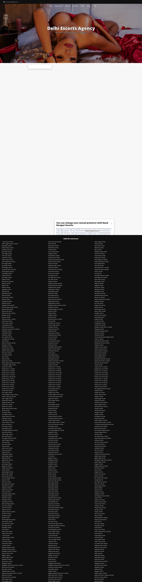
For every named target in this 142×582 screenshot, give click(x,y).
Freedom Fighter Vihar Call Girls (55, 394)
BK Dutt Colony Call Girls (100, 315)
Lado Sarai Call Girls (53, 535)
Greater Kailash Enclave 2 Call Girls (103, 422)
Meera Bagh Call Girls (7, 581)
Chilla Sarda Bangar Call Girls (101, 331)
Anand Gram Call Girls (100, 253)
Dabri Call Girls (5, 341)
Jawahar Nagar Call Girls (7, 472)
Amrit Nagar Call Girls (7, 253)
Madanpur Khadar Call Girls (8, 547)
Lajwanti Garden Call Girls (8, 537)
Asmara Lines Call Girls (53, 273)
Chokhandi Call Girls (99, 335)
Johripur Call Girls (6, 480)
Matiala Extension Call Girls (8, 571)
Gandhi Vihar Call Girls (7, 400)
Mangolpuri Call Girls (99, 563)
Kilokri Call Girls (51, 519)
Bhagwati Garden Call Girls (8, 305)
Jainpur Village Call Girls (100, 462)
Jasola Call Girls (51, 468)
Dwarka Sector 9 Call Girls (8, 388)
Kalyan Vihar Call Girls (53, 492)
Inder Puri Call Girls (99, 450)
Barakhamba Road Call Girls (101, 295)
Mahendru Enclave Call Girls (8, 549)
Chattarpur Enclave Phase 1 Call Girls (103, 327)
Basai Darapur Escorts (92, 231)
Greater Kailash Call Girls (54, 420)
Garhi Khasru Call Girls (7, 404)
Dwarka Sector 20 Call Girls (54, 378)
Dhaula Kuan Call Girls (7, 361)
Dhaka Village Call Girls (100, 357)
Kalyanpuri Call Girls (99, 492)
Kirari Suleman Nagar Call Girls (55, 523)
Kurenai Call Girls (99, 533)
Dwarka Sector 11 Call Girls (8, 369)
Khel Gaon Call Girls (6, 513)
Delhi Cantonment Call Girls (101, 351)
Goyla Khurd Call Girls (7, 420)
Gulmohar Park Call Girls (100, 428)
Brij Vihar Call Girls (6, 317)
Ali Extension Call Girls (7, 249)
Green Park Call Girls (7, 424)
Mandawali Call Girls (6, 559)
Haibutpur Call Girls (52, 432)
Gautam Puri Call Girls (7, 406)
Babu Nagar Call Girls (100, 281)
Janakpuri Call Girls (52, 464)
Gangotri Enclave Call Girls (8, 402)
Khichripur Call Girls (6, 515)
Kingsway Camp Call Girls (100, 519)
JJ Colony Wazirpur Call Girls (54, 478)
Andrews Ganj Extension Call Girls (56, 259)
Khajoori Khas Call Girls (100, 507)
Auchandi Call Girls (6, 275)
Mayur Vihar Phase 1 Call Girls (55, 575)
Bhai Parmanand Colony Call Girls (10, 307)
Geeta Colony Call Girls (53, 406)
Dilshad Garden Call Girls (54, 363)
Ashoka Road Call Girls (53, 271)
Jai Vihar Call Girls (6, 462)
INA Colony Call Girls (7, 450)
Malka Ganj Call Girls (99, 555)
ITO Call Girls (51, 456)
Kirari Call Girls (98, 521)
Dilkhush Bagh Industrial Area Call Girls (11, 363)
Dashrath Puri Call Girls (7, 347)
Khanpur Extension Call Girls (8, 511)
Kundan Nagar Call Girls (53, 533)
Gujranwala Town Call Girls (101, 426)
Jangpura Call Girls (99, 464)
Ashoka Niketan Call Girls (8, 271)
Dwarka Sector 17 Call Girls (8, 374)
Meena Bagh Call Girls (7, 579)
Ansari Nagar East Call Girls (101, 259)
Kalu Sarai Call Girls (6, 492)
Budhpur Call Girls (99, 319)
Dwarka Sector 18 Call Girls (54, 374)
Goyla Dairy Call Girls (99, 418)
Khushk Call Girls (6, 517)
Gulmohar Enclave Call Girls (54, 428)
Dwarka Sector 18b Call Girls (8, 376)
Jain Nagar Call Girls (53, 462)
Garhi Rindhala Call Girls (53, 404)
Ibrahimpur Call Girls (99, 448)
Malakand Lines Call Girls (54, 553)
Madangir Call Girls (52, 545)
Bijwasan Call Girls (6, 315)
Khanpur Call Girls (99, 509)
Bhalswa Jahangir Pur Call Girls (55, 309)
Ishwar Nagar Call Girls (7, 456)
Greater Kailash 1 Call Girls (101, 420)
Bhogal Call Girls (52, 313)
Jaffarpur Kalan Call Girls (100, 456)
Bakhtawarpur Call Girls (53, 289)
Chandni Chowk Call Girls (8, 327)
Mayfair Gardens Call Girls (101, 573)
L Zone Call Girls (6, 535)
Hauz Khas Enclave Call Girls (101, 442)
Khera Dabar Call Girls (53, 513)
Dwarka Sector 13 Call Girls (8, 370)
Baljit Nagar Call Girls (7, 293)
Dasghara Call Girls (99, 345)
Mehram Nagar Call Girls (54, 581)
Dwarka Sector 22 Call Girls (8, 380)
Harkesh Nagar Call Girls (7, 440)
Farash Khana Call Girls (7, 390)
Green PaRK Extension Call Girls (55, 424)
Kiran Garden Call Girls (7, 521)
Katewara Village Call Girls (8, 503)
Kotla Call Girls (5, 529)
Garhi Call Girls (51, 402)
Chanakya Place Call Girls (54, 323)
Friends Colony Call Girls (100, 394)
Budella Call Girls (52, 317)
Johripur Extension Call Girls (54, 480)
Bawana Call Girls (6, 299)
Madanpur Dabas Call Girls (101, 545)
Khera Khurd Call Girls (100, 513)
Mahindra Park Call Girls (54, 549)
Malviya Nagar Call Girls (7, 557)
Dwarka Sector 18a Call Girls (101, 374)
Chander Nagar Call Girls (54, 325)
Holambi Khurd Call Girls (100, 446)
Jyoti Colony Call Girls (53, 482)
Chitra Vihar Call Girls (99, 333)
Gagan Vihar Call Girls (53, 398)
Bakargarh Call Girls (6, 289)
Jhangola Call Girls (99, 472)
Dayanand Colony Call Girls (101, 347)
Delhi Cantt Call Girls (7, 353)
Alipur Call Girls (98, 249)
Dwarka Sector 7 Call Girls (54, 386)
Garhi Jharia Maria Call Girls (101, 402)
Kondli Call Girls (98, 527)
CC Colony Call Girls (99, 321)
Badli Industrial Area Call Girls (55, 285)
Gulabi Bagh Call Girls (7, 428)
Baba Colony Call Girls (100, 279)
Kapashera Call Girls (6, 497)
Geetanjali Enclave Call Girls (101, 406)
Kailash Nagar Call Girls (100, 486)
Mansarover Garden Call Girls (55, 567)
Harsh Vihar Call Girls (53, 440)
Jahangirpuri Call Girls (53, 460)
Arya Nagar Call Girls (7, 265)
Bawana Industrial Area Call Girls (102, 299)
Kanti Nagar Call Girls (53, 496)
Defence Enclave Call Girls (101, 349)
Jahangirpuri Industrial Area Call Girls (103, 460)
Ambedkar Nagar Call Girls (101, 251)
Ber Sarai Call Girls (99, 303)
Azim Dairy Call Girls (53, 279)
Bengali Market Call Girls (54, 303)
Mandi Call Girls (52, 559)
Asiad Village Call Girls (7, 273)
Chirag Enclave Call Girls (54, 333)
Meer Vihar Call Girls (99, 579)
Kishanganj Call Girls (99, 525)
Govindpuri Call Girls (6, 418)
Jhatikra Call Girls (52, 474)
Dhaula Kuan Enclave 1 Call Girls (56, 361)
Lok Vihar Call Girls (6, 545)
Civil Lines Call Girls (52, 337)
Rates (88, 6)
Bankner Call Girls (6, 295)
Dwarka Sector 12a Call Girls (101, 369)
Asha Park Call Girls (99, 265)
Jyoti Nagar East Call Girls (101, 482)
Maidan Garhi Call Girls (53, 551)
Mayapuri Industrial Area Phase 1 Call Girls (12, 573)
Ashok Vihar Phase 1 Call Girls (102, 267)
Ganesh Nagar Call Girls (53, 400)
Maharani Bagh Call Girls (54, 547)
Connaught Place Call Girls (8, 339)
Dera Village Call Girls (53, 355)
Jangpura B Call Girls (53, 466)
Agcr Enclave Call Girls (53, 245)
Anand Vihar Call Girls (7, 257)
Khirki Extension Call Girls (54, 515)
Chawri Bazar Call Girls (53, 329)
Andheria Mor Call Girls (100, 257)
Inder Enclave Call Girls (53, 450)
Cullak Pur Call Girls (99, 339)
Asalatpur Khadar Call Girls (54, 265)
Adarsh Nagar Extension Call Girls (10, 243)
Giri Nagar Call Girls (6, 412)
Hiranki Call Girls (5, 446)
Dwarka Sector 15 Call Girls (101, 370)
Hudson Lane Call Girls (7, 448)
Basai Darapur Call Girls (7, 297)
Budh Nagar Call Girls (100, 317)
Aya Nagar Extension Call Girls (102, 275)
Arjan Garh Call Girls (53, 263)
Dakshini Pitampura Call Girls (9, 343)
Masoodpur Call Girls (7, 569)
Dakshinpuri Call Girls (53, 343)
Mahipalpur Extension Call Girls (9, 551)
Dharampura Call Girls (53, 359)
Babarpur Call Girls (52, 281)
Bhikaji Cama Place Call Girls (8, 313)
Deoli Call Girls (51, 353)
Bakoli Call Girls (5, 291)
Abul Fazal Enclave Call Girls (54, 241)
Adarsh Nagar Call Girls (100, 241)
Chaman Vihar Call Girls (7, 323)
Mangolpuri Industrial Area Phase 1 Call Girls (12, 565)
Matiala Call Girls (98, 569)
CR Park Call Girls (52, 339)
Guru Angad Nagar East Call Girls (9, 430)
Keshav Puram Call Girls (54, 505)
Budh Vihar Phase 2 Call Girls (55, 319)
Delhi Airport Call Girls (53, 351)
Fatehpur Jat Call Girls (100, 392)
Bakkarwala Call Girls (99, 289)
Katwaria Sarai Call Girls (53, 503)
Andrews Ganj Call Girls (7, 259)
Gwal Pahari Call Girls (7, 432)
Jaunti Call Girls (98, 470)
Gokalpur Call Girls (52, 412)
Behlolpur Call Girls (6, 303)
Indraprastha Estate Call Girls (55, 454)
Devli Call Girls (5, 357)
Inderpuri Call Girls (99, 452)
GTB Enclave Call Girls (7, 426)
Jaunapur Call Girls (52, 470)
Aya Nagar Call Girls (53, 275)
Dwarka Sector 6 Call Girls (8, 386)
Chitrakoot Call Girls (6, 335)
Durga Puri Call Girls (53, 365)
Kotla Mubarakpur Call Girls (54, 529)
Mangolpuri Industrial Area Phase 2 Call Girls (58, 565)
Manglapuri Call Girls (7, 563)
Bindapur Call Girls (52, 315)
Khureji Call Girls (98, 515)
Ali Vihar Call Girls (52, 249)
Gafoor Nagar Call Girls (7, 398)
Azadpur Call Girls (6, 279)
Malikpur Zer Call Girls (53, 555)
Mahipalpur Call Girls (99, 549)
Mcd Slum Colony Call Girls (101, 577)
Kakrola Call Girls (99, 488)
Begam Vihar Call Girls (53, 301)
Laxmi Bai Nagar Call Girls (54, 539)
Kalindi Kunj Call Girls (53, 490)
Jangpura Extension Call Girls (101, 466)
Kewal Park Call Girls (7, 507)
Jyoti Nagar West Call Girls (8, 484)
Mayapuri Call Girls (99, 571)
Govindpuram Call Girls (100, 416)
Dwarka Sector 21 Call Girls (101, 378)
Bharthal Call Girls (52, 311)
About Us (67, 6)
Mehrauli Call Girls (99, 581)
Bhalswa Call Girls (99, 307)
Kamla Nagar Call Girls (53, 494)
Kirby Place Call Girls (99, 523)
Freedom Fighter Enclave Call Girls (10, 394)
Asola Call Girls (98, 273)
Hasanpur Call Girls (99, 440)
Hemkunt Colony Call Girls (54, 444)
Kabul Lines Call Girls (99, 484)
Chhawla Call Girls (52, 331)
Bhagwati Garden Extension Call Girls (57, 305)
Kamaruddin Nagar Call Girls (8, 494)
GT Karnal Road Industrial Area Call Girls (104, 424)
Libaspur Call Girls (52, 541)
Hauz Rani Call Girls (6, 444)
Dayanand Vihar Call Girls (8, 349)
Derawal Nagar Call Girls (100, 355)
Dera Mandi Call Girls (7, 355)
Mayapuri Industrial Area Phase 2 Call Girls (58, 573)
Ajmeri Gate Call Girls (100, 245)
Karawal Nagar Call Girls (54, 499)
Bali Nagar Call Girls (99, 291)
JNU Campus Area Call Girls (101, 478)
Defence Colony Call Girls (54, 349)
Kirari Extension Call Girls (8, 523)
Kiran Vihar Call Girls (53, 521)
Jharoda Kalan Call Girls (7, 474)
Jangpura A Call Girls (6, 466)
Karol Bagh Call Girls (53, 501)
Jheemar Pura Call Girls (100, 474)
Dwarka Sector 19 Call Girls (54, 376)
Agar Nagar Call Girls (7, 245)
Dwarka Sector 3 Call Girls (8, 384)
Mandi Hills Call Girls (99, 559)
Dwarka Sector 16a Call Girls (55, 372)
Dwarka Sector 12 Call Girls (54, 369)
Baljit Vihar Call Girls (53, 293)
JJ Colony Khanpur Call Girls (8, 478)
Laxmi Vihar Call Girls (7, 541)
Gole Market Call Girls (7, 414)
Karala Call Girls (98, 497)
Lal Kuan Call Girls (99, 537)
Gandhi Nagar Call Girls (100, 398)
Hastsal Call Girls (6, 442)
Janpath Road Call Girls (7, 468)
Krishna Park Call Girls (7, 533)
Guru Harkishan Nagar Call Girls (102, 430)
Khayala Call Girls (99, 511)
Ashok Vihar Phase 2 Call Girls (9, 269)
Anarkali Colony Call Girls (54, 257)
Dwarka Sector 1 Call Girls (54, 367)
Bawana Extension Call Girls (54, 299)
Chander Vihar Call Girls (100, 325)
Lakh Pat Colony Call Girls (54, 537)
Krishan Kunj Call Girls (100, 529)
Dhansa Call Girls (6, 359)
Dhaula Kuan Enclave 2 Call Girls (102, 361)
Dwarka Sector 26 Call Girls (101, 380)
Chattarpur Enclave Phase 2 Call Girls (10, 329)
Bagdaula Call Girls (99, 285)
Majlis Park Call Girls (99, 551)
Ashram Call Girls (99, 271)
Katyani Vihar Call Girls (100, 503)
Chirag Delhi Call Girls (7, 333)
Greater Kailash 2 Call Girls (8, 422)
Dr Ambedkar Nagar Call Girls (9, 365)
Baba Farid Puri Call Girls (8, 281)
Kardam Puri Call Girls (100, 499)
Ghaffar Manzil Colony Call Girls (9, 408)
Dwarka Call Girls (99, 365)
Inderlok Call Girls (6, 452)
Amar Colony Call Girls (53, 251)
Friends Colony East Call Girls (9, 396)
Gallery (83, 6)
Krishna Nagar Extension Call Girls (103, 531)
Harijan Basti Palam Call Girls (55, 438)
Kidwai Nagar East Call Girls (101, 517)
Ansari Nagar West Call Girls (8, 261)
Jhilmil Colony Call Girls (7, 476)
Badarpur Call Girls (6, 283)
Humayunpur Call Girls (53, 448)
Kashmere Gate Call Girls (100, 501)
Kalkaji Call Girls (98, 490)
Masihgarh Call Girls (99, 567)
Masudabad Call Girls (53, 569)
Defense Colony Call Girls (8, 351)
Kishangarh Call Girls (7, 527)
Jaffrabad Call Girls (6, 458)
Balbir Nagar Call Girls (53, 291)
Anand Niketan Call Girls (54, 255)
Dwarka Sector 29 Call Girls (101, 382)
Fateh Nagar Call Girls (7, 392)
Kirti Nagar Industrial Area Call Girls (56, 525)
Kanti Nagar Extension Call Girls (102, 496)
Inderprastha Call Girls (53, 452)
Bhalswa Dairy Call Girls (7, 309)
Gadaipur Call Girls (99, 396)
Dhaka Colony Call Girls (53, 357)
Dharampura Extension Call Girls (102, 359)
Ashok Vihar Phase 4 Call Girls (102, 269)
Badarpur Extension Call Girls (55, 283)
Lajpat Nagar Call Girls (100, 535)
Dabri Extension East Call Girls (102, 341)
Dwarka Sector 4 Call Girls (54, 384)
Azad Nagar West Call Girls (101, 277)
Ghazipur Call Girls (99, 408)
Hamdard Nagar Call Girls (101, 432)
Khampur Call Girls (6, 509)
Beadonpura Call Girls (7, 301)
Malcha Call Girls (98, 553)
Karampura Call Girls (7, 499)
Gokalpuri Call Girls (99, 412)
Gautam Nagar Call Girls (100, 404)
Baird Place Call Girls (99, 287)
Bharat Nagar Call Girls (100, 309)
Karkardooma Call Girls (7, 501)
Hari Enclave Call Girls (7, 436)
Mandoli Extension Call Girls (101, 561)
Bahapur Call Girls (6, 287)
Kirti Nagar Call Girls (6, 525)
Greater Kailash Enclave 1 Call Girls (56, 422)
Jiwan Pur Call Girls (99, 476)
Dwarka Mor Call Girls (7, 367)
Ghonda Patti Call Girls (100, 410)
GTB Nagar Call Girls (53, 426)
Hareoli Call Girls (98, 434)
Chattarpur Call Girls (53, 327)
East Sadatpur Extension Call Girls (102, 388)
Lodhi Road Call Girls (53, 543)
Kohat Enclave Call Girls (53, 527)
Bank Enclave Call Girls (100, 293)
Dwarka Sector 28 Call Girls (54, 382)
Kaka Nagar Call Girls (53, 488)
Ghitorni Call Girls (52, 410)
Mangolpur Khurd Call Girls (54, 563)
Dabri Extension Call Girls (54, 341)
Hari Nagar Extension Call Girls (9, 438)
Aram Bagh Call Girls (7, 263)
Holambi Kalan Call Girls (54, 446)
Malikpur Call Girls (6, 555)
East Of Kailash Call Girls (54, 388)
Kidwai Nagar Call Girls (53, 517)
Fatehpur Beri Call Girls (53, 392)
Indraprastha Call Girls (7, 454)
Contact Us (75, 6)
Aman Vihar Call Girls (7, 251)
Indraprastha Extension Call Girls (102, 454)
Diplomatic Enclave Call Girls (101, 363)
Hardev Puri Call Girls (53, 434)
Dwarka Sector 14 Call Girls (54, 370)
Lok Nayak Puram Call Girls (101, 543)
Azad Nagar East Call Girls (54, 277)
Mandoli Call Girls (52, 561)
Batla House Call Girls (100, 297)
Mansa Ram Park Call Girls (101, 565)
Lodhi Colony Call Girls (100, 541)
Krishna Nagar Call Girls (53, 531)
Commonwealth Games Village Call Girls (104, 337)
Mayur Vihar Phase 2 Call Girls (9, 577)
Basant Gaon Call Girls (53, 297)
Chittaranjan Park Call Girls (54, 335)
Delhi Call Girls (59, 6)
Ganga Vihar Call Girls (100, 400)
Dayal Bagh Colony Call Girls (55, 347)
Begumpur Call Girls (99, 301)
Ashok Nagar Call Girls (7, 267)
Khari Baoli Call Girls (53, 511)
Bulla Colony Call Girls (7, 321)
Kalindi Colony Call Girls (7, 490)
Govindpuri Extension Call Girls (55, 418)
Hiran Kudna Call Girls (100, 444)
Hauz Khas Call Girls (53, 442)
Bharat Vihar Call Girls (7, 311)
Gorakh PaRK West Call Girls (55, 416)
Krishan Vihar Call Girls (7, 531)
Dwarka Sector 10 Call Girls (101, 367)
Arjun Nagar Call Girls (100, 263)
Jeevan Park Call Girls (53, 472)
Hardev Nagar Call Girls (7, 434)
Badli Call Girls (5, 285)
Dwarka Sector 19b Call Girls (101, 376)
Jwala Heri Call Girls (6, 482)
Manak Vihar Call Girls (100, 557)
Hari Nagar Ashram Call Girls (101, 436)
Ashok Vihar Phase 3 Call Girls (55, 269)
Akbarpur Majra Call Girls (8, 247)
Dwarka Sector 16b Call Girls (101, 372)
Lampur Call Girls (6, 539)
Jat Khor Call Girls (6, 470)
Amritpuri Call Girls (52, 253)
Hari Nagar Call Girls (53, 436)
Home (50, 6)
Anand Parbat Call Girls (100, 255)
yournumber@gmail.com (11, 2)
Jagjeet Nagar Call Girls (100, 458)
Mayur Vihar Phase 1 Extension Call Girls (104, 575)
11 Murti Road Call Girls (7, 241)
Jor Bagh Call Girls (99, 480)
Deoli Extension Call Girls (100, 353)
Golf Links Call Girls (52, 414)
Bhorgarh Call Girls (99, 313)
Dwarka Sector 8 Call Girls (101, 386)
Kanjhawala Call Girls (7, 496)
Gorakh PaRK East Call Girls (8, 416)
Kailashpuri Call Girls (6, 488)
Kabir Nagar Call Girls (53, 484)
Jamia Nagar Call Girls (7, 464)
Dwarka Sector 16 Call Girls (8, 372)
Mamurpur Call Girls (53, 557)
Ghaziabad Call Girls (53, 408)
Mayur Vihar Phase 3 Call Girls (55, 577)
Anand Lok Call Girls (6, 255)
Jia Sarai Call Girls (52, 476)
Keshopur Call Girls (99, 505)
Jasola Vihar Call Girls (99, 468)
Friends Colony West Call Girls (55, 396)
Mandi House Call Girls (7, 561)
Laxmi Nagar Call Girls (100, 539)
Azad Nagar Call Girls (7, 277)
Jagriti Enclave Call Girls (7, 460)
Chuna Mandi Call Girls (7, 337)
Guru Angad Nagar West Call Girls (56, 430)
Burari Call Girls (51, 321)
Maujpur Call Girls (52, 571)
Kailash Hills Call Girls (53, 486)
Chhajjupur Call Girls (99, 329)
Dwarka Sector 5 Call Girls (101, 384)
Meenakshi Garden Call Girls (55, 579)
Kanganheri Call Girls (99, 494)
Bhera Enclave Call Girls (100, 311)
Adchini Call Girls (52, 243)
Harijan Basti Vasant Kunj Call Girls (103, 438)
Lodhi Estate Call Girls (7, 543)
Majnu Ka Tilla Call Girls (7, 553)
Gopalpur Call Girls (99, 414)
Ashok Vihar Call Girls (53, 267)
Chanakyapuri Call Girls (100, 323)
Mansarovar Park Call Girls (8, 567)
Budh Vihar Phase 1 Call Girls (9, 319)
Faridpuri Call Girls (99, 390)
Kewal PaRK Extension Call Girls (55, 507)
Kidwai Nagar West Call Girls (8, 519)
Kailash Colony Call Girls (7, 486)
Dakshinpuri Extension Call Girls (102, 343)
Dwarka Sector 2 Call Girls (8, 378)
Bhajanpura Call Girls (53, 307)
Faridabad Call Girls (52, 390)
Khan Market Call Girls (53, 509)
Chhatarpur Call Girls (7, 331)
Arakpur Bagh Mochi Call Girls (102, 261)
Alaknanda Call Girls (99, 247)
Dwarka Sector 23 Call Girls (54, 380)
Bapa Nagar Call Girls (53, 295)
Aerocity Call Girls (99, 243)
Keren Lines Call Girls (7, 505)
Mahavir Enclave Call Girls (101, 547)
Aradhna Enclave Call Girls (54, 261)
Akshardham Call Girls (53, 247)
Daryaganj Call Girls (6, 345)
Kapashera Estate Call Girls (54, 497)
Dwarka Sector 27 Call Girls (8, 382)
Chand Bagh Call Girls (7, 325)
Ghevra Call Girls (6, 410)
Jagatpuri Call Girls (52, 458)
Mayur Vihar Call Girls (7, 575)
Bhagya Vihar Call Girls (100, 305)
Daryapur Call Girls (52, 345)
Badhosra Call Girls (99, 283)
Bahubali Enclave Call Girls (54, 287)
